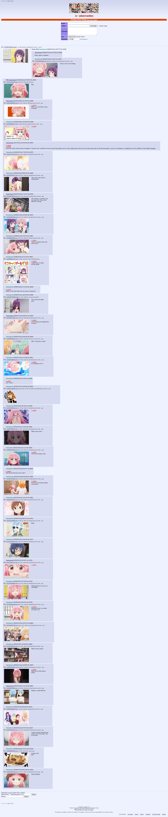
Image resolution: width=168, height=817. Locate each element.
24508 (31, 287)
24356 (31, 122)
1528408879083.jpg (11, 688)
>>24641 (33, 452)
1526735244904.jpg (11, 520)
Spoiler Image (103, 26)
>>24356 (8, 147)
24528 (31, 316)
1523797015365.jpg (11, 82)
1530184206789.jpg (11, 772)
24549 (31, 336)
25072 (30, 707)
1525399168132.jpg (11, 338)
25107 (31, 728)
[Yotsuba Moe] (156, 814)
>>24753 (33, 607)
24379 (31, 152)
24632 (31, 386)
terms (92, 810)
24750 (30, 560)
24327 (60, 59)
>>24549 (33, 362)
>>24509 (33, 320)
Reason (3, 796)
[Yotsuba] (130, 814)
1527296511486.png (12, 604)
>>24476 (33, 240)
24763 (30, 602)
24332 (34, 80)
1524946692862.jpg (11, 238)
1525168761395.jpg (11, 318)
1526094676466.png (12, 450)
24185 (64, 49)
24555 (30, 378)
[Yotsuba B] (122, 814)
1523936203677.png (12, 124)
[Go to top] (9, 792)
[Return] (88, 19)
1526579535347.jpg (11, 499)
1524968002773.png (12, 259)
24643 (30, 447)
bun (12, 1)
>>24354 (33, 126)
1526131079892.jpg (11, 478)
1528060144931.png (12, 667)
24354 (31, 101)
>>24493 (33, 261)
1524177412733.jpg (11, 154)
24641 (30, 427)
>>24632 (33, 410)
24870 (31, 665)
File (12, 794)
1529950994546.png (12, 751)
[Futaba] (148, 814)
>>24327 (33, 105)
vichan (85, 806)
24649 (31, 476)
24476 (31, 215)
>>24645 (33, 481)
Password (16, 794)
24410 (31, 194)
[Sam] (136, 814)
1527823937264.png (12, 625)
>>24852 (33, 669)
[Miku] (164, 814)
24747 (31, 539)
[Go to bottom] (94, 19)
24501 (31, 257)
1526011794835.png (12, 388)
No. (62, 49)
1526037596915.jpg (11, 408)
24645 (31, 468)
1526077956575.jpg (11, 429)
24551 (31, 357)
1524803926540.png (12, 217)
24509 (31, 295)
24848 (31, 623)
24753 (30, 581)
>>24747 (33, 565)
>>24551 (8, 381)
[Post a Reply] (21, 792)
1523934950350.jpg (11, 103)
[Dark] (142, 814)
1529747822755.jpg (11, 730)
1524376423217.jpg (11, 175)
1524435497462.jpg (11, 196)
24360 (31, 143)
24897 (31, 686)
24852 (30, 644)
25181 (31, 749)
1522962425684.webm (10, 47)
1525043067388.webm (12, 297)
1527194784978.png (12, 541)
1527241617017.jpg (11, 562)
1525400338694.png (12, 359)
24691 (31, 497)
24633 (30, 406)
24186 (60, 52)
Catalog (14, 792)
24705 (31, 518)
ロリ (4, 1)
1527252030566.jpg (11, 583)
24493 (31, 236)
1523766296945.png (40, 61)
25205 (31, 769)
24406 (31, 173)
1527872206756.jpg (11, 646)
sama (8, 1)
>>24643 (8, 471)
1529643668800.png (12, 709)
